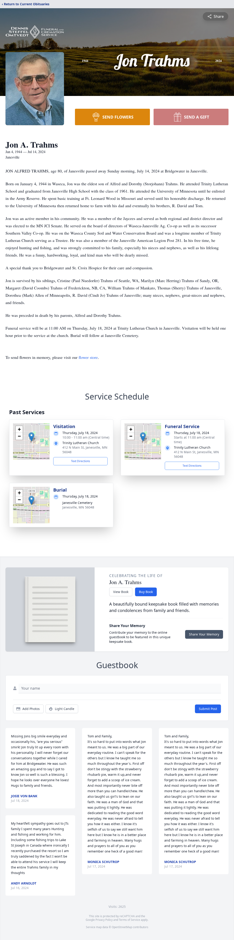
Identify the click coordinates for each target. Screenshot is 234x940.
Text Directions (80, 461)
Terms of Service (129, 920)
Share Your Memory (204, 634)
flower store (88, 357)
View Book (120, 592)
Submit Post (208, 709)
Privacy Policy (104, 920)
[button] (31, 437)
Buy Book (146, 592)
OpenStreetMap (122, 927)
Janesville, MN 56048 (78, 507)
